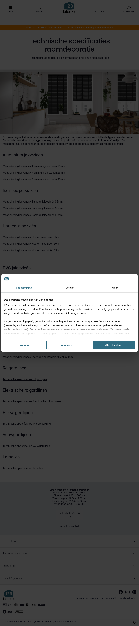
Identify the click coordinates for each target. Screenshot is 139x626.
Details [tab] (69, 287)
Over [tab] (115, 287)
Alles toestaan (113, 345)
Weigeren (25, 345)
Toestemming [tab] (24, 287)
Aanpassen (67, 345)
